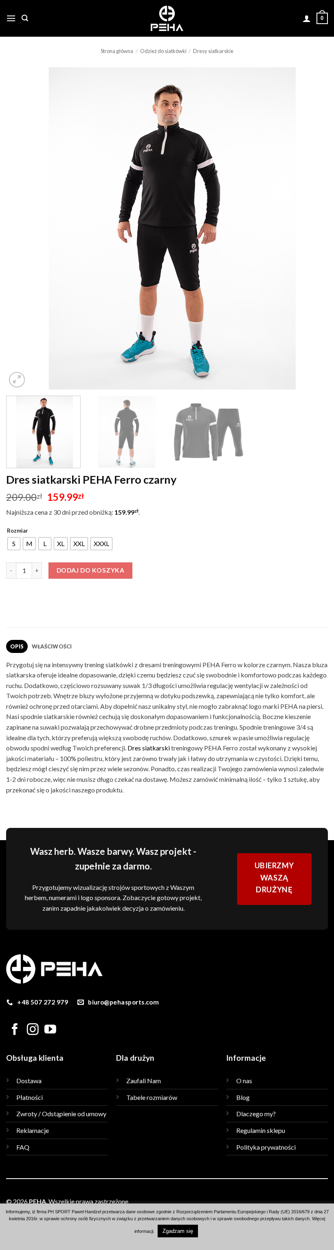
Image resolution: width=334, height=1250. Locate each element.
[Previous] (22, 228)
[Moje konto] (307, 18)
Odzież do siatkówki (163, 51)
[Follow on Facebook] (15, 1030)
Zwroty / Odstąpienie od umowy (61, 1113)
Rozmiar (17, 531)
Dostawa (29, 1080)
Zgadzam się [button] (178, 1231)
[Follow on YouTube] (50, 1030)
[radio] (14, 544)
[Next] (311, 228)
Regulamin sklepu (260, 1130)
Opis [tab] (17, 646)
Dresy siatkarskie (213, 51)
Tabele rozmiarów (151, 1097)
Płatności (29, 1097)
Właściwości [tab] (52, 646)
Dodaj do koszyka (90, 570)
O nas (244, 1080)
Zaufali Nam (143, 1080)
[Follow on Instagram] (33, 1030)
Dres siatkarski (148, 748)
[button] (11, 18)
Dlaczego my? (256, 1113)
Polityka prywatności (266, 1147)
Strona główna (117, 51)
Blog (243, 1097)
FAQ (22, 1147)
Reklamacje (32, 1130)
